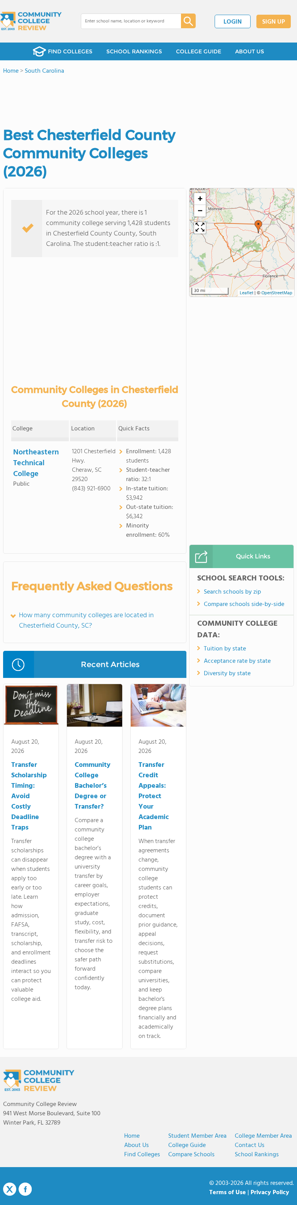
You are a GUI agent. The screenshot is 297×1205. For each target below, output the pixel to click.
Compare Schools (191, 1154)
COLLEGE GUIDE (198, 51)
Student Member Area (197, 1136)
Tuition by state (225, 649)
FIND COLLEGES (70, 51)
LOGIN (233, 22)
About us (136, 1145)
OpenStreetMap (276, 293)
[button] (258, 226)
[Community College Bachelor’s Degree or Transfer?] (94, 707)
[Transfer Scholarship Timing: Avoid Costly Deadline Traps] (31, 707)
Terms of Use (227, 1193)
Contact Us (250, 1145)
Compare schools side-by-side (244, 604)
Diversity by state (227, 673)
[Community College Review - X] (9, 1189)
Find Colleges (142, 1154)
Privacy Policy (270, 1193)
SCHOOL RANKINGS (134, 51)
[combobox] (125, 21)
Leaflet (246, 293)
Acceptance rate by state (237, 661)
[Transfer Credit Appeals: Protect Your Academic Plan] (158, 707)
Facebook (25, 1189)
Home (132, 1136)
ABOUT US (249, 51)
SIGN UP (273, 22)
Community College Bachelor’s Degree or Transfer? (93, 786)
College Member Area (263, 1136)
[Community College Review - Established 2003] (31, 21)
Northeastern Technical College (36, 463)
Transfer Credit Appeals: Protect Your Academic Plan (153, 796)
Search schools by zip (232, 592)
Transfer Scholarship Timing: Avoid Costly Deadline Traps (29, 796)
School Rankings (257, 1154)
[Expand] (200, 228)
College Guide (187, 1145)
